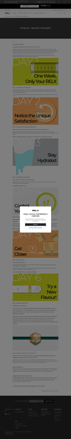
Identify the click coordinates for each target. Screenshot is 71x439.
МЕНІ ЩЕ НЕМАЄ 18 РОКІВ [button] (35, 227)
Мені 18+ (35, 224)
